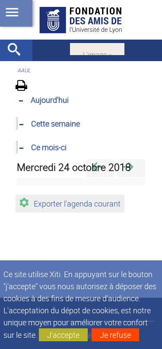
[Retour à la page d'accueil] (81, 20)
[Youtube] (97, 48)
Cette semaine (55, 123)
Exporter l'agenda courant (77, 203)
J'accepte (63, 335)
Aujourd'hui (50, 100)
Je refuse (115, 335)
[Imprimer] (24, 87)
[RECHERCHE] (17, 50)
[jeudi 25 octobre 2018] (131, 168)
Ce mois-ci (49, 147)
